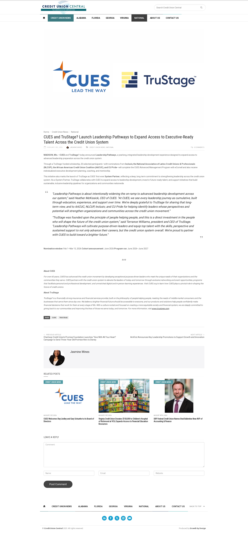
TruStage (63, 318)
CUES (54, 318)
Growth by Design (198, 528)
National (139, 18)
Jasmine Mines (76, 147)
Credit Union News (61, 18)
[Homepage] (44, 18)
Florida (96, 18)
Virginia (124, 18)
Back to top (196, 506)
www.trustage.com (160, 308)
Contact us (172, 18)
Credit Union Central (53, 528)
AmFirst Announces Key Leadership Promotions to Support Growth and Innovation (167, 337)
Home (46, 132)
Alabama (81, 18)
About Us (155, 18)
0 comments (199, 147)
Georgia (110, 18)
